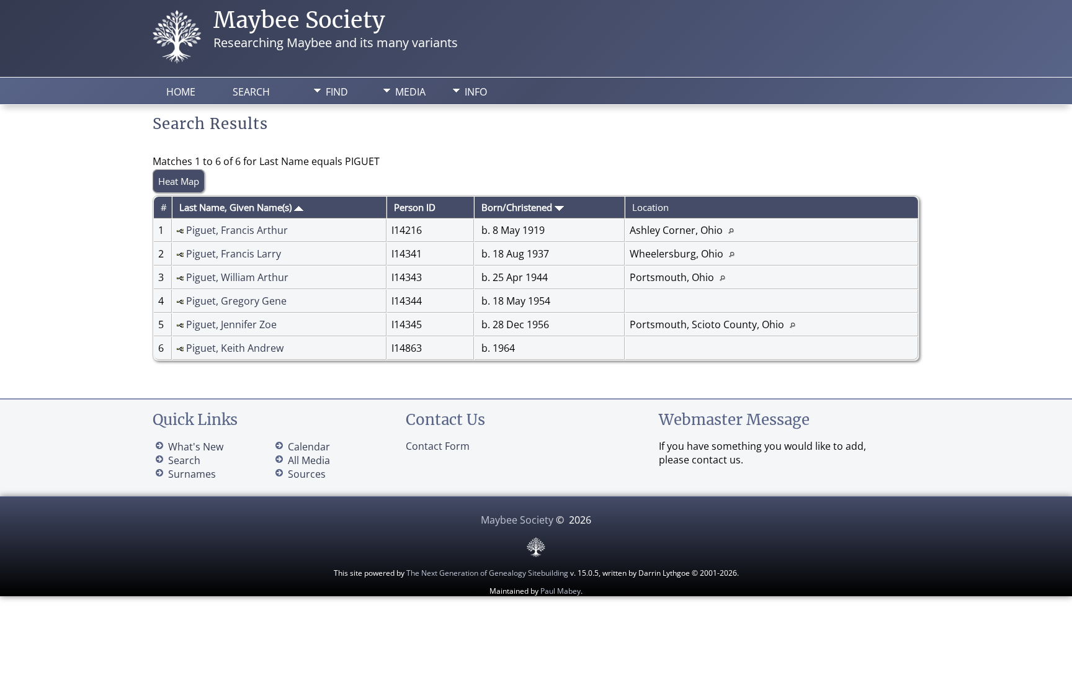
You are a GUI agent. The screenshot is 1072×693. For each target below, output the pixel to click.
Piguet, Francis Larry (233, 254)
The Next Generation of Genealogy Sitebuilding (487, 573)
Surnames (192, 474)
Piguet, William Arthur (237, 277)
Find (337, 92)
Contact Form (438, 446)
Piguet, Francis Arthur (237, 230)
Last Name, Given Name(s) (236, 207)
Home (180, 92)
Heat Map (178, 181)
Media (410, 92)
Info (476, 92)
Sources (307, 474)
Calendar (309, 447)
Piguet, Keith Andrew (235, 348)
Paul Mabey (560, 591)
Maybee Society (299, 20)
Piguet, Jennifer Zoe (231, 324)
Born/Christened (518, 207)
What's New (195, 447)
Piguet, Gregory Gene (236, 301)
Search (251, 92)
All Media (309, 460)
